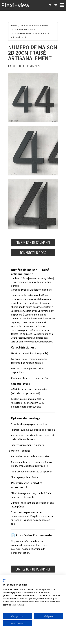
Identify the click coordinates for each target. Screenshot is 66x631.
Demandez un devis (33, 252)
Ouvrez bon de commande (33, 242)
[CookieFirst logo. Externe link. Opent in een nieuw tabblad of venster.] (4, 580)
